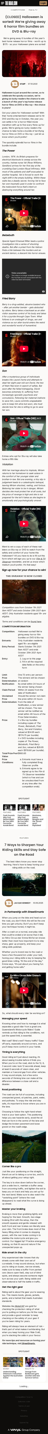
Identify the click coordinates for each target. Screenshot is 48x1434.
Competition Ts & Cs (24, 1397)
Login (43, 3)
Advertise (24, 1416)
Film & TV (33, 10)
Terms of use (24, 1406)
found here (36, 621)
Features (24, 838)
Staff (22, 84)
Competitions (18, 10)
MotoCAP (19, 1306)
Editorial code (24, 1401)
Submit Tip (24, 1422)
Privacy (24, 1410)
